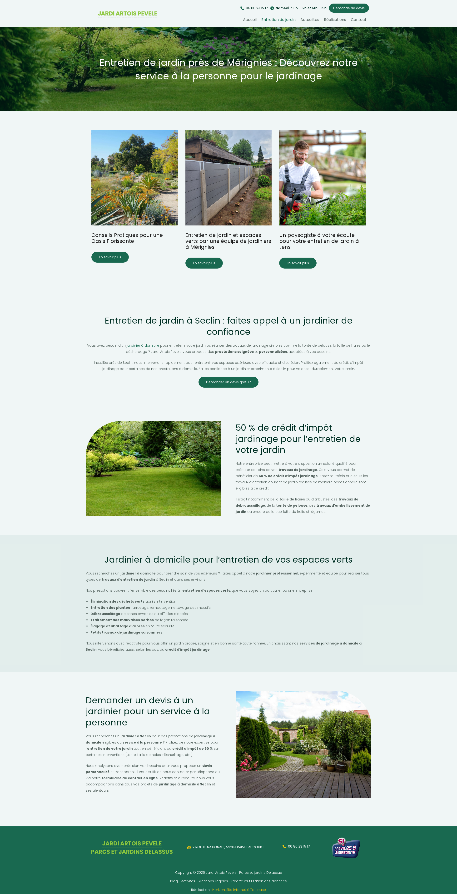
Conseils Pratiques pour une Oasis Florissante (127, 238)
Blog (174, 881)
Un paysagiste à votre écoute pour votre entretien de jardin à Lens (319, 241)
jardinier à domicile (143, 345)
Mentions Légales (213, 881)
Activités (188, 881)
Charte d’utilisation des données (259, 881)
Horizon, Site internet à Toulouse (239, 889)
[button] (254, 8)
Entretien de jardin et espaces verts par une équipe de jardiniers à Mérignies (228, 241)
